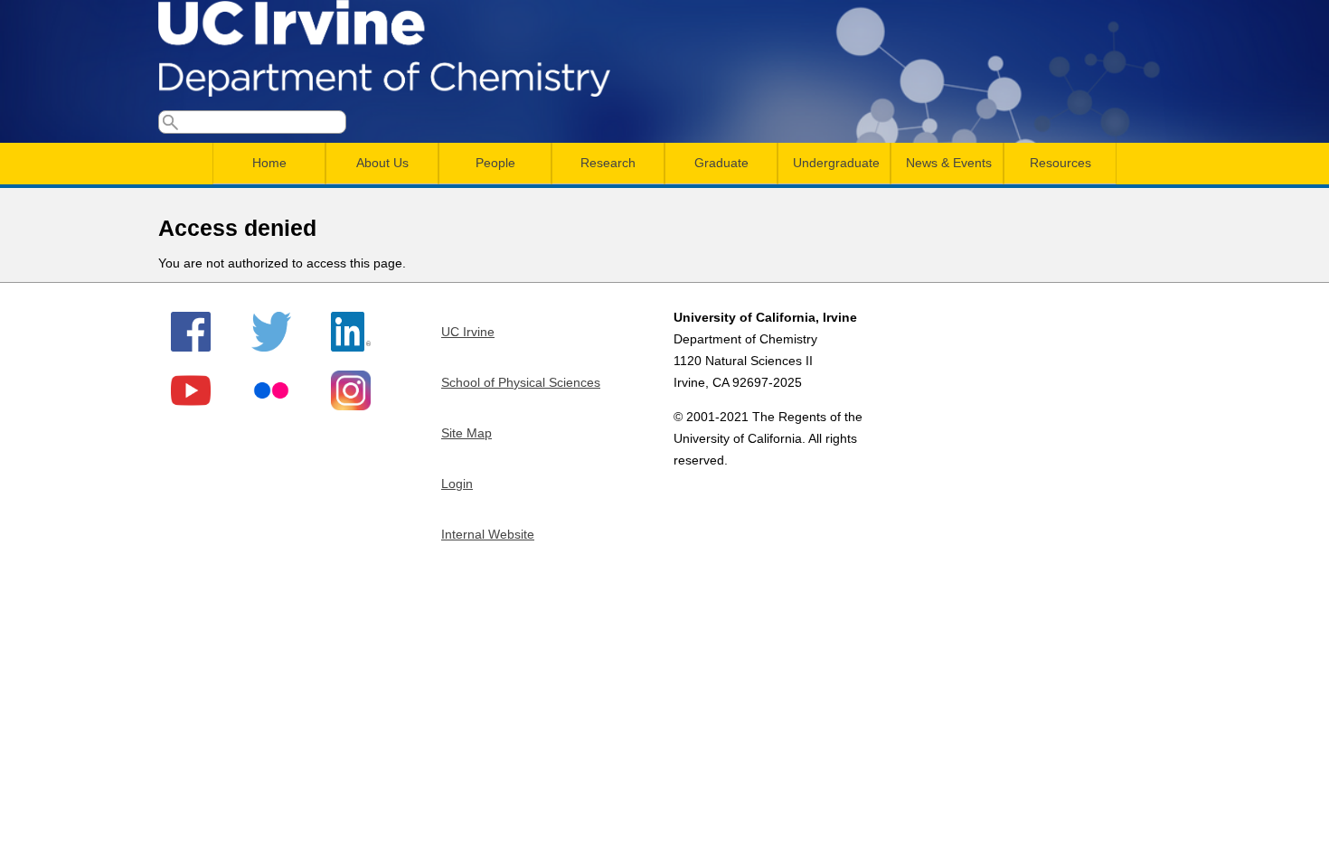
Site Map (466, 433)
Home (269, 162)
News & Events (949, 162)
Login (457, 483)
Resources (1060, 162)
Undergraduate (836, 162)
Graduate (721, 162)
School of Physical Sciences (520, 382)
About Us (382, 162)
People (495, 162)
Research (608, 162)
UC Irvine (468, 331)
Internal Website (487, 534)
